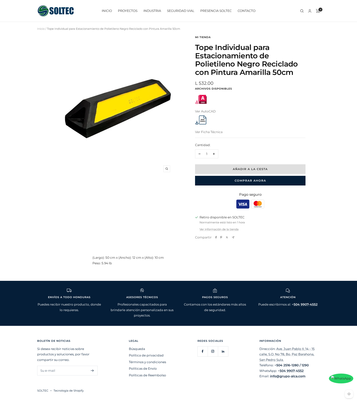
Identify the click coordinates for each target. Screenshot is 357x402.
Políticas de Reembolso (147, 375)
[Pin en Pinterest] (221, 237)
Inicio (41, 28)
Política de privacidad (146, 355)
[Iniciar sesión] (309, 10)
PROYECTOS (127, 11)
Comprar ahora (250, 180)
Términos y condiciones (147, 362)
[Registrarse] (92, 370)
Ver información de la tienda (219, 229)
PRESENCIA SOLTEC (216, 11)
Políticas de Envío (143, 368)
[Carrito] (318, 11)
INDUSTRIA (152, 11)
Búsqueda (137, 349)
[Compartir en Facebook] (216, 237)
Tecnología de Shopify (69, 390)
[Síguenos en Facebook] (202, 351)
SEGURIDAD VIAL (180, 11)
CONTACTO (246, 11)
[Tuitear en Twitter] (227, 237)
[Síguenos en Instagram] (213, 351)
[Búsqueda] (302, 11)
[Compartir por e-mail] (233, 237)
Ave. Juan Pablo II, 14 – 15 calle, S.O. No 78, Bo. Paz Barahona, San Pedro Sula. (287, 354)
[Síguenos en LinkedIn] (223, 351)
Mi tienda (203, 37)
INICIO (107, 11)
